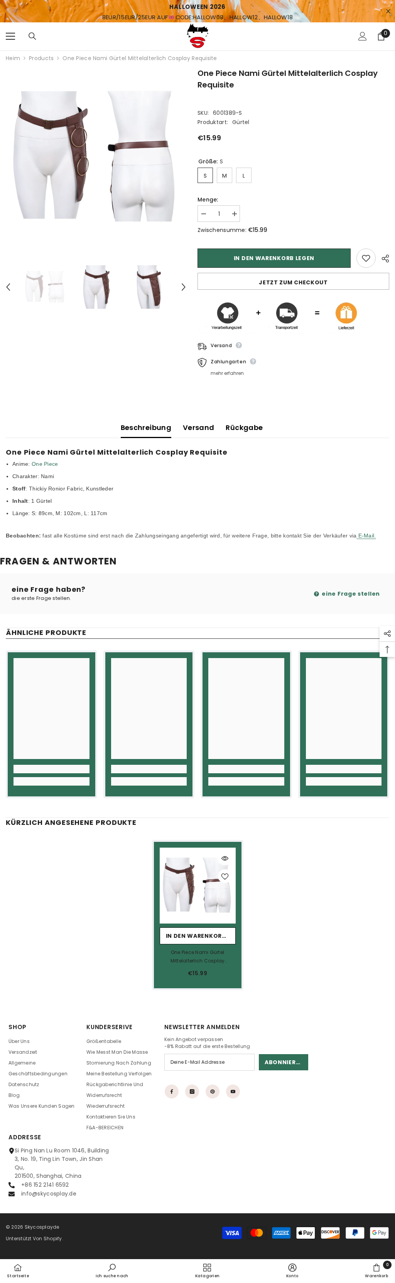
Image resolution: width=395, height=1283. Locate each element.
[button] (8, 287)
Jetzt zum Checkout (293, 282)
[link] (51, 769)
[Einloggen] (362, 36)
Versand (198, 427)
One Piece (45, 464)
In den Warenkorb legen (274, 258)
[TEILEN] (382, 258)
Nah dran (388, 11)
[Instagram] (192, 1091)
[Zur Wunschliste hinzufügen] (366, 258)
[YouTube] (233, 1091)
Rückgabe (244, 427)
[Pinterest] (212, 1091)
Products (41, 58)
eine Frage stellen (350, 594)
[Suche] (32, 36)
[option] (96, 157)
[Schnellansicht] (225, 858)
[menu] (10, 36)
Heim (13, 58)
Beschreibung (146, 427)
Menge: (208, 199)
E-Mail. (367, 535)
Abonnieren (284, 1062)
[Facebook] (171, 1091)
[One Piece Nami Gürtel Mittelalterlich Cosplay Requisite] (198, 886)
